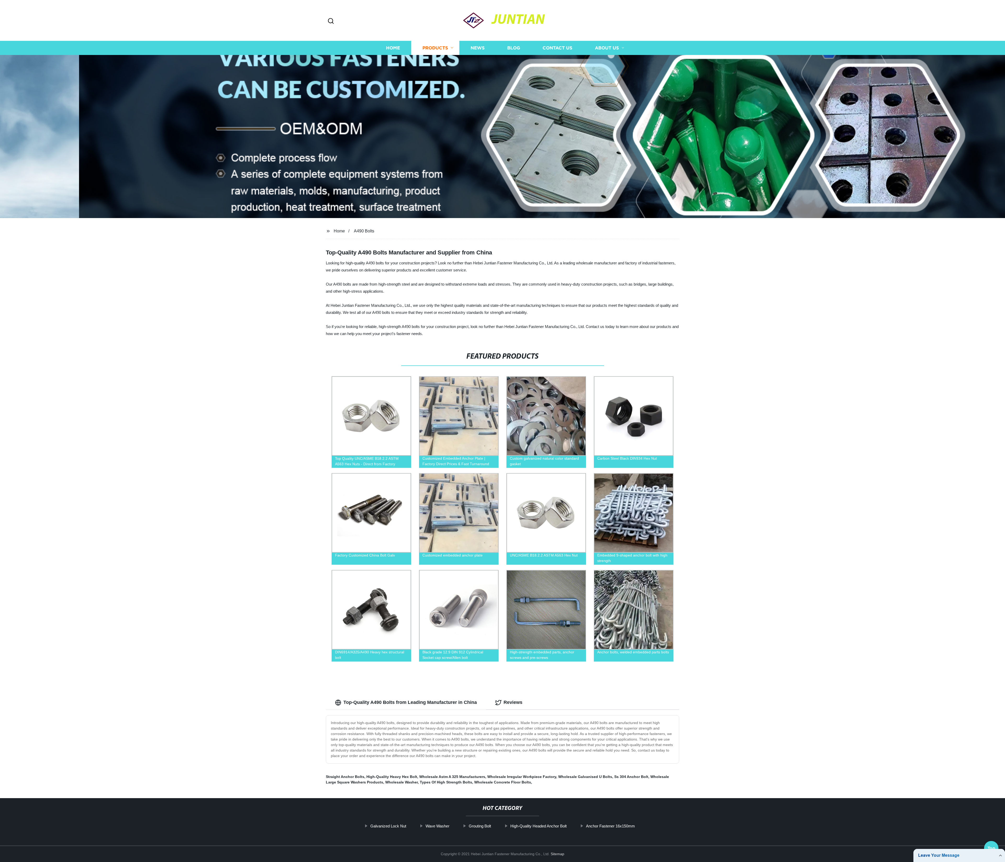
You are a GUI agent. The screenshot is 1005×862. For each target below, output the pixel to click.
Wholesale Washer (401, 782)
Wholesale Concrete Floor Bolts (502, 782)
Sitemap (557, 854)
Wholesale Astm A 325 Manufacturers (452, 777)
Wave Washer (437, 826)
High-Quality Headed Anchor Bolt (538, 826)
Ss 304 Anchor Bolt (631, 777)
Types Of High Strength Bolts (446, 782)
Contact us (557, 47)
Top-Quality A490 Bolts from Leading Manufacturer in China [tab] (410, 702)
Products (435, 47)
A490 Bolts (364, 231)
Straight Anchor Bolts (345, 777)
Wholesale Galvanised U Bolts (585, 777)
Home (393, 47)
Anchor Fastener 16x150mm (610, 826)
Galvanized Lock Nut (388, 826)
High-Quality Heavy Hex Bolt (391, 777)
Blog (513, 47)
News (478, 47)
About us (607, 47)
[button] (331, 21)
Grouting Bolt (480, 826)
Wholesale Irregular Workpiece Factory (521, 777)
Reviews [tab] (513, 702)
